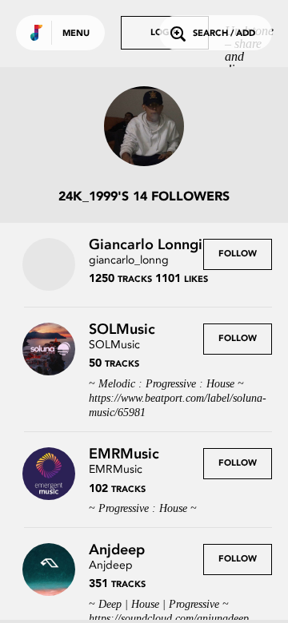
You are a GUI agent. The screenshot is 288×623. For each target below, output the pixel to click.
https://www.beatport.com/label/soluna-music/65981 (177, 405)
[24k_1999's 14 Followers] (144, 127)
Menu (76, 34)
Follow (237, 254)
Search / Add (224, 34)
